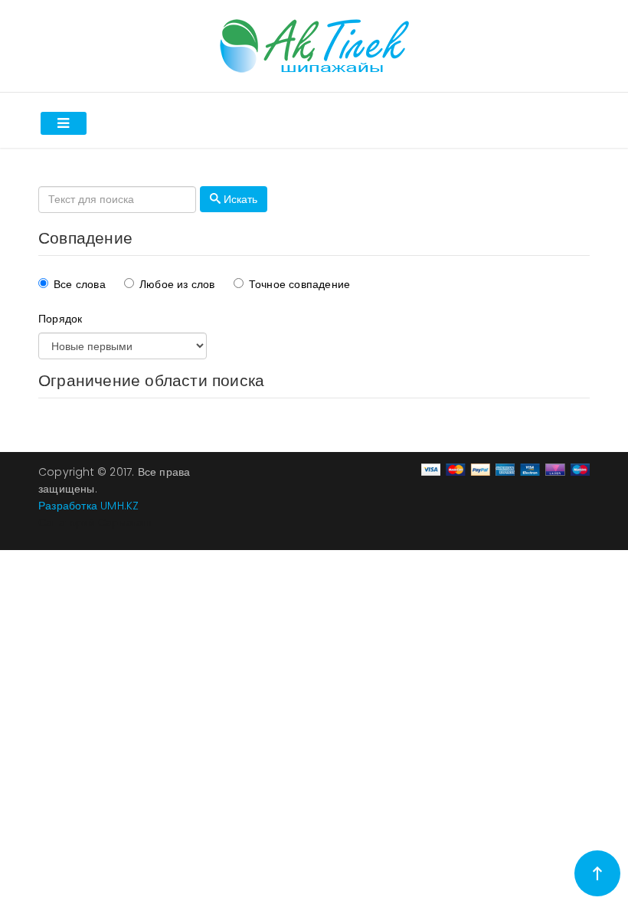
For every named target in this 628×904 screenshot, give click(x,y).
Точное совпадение (299, 284)
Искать (239, 199)
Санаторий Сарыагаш (95, 522)
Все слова (80, 284)
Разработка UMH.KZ (88, 505)
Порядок (60, 318)
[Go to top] (597, 873)
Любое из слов (177, 284)
